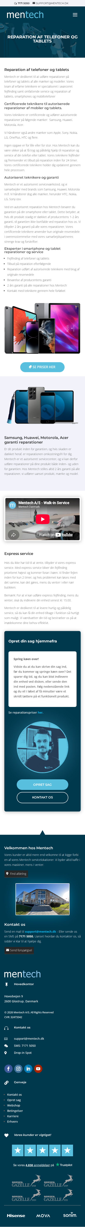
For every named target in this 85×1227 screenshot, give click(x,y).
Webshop (13, 1105)
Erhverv (12, 1121)
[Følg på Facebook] (8, 1069)
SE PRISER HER (44, 367)
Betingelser (15, 1111)
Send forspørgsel (21, 950)
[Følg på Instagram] (18, 1069)
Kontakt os (14, 1095)
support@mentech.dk (40, 931)
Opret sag (14, 1100)
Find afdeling (18, 874)
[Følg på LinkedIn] (28, 1069)
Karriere (13, 1116)
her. (40, 712)
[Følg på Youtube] (38, 1069)
